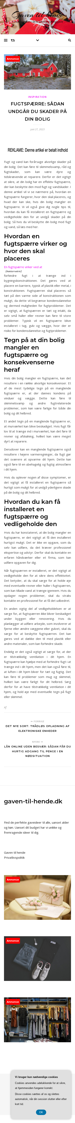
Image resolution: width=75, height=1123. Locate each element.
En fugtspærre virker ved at (23, 267)
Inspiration (37, 97)
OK (41, 1112)
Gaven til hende (37, 14)
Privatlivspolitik (14, 857)
